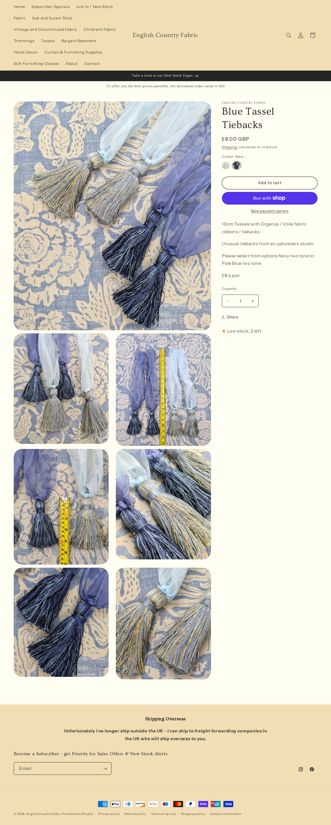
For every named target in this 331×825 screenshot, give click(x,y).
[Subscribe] (105, 768)
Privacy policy (109, 814)
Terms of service (163, 814)
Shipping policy (193, 814)
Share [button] (232, 317)
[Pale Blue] (225, 165)
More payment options (270, 211)
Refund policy (135, 814)
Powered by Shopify (77, 814)
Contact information (226, 814)
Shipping (229, 147)
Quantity (229, 289)
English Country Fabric (43, 814)
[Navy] (236, 165)
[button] (289, 35)
